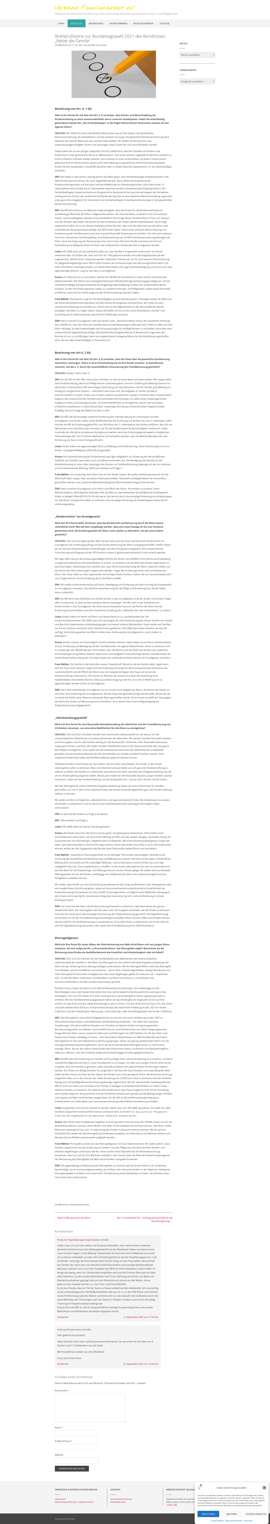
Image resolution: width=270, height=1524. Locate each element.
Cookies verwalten (255, 1514)
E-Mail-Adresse (63, 1441)
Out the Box (69, 1519)
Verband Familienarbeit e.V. (95, 8)
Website (59, 1454)
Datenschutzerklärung (233, 1520)
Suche (163, 23)
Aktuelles (76, 23)
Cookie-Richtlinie (217, 1520)
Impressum (248, 1520)
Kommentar (62, 1390)
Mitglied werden (144, 23)
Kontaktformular (118, 1502)
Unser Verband (118, 23)
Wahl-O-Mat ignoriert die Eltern (73, 1217)
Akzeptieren (208, 1514)
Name (59, 1427)
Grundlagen (96, 23)
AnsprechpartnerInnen (121, 1499)
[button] (264, 1487)
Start (61, 23)
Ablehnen (231, 1514)
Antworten (62, 1317)
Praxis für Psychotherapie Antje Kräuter (78, 1239)
